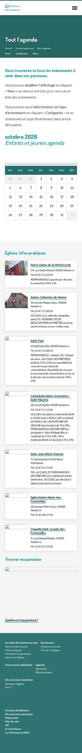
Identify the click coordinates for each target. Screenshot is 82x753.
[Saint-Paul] (16, 343)
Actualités (41, 668)
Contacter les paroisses (18, 653)
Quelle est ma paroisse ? (21, 620)
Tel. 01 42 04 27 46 (42, 514)
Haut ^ (9, 687)
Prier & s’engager (50, 650)
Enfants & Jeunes (50, 646)
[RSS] (6, 699)
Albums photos (44, 672)
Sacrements (47, 642)
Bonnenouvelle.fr (20, 732)
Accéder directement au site (21, 642)
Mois (36, 53)
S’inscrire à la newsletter (19, 679)
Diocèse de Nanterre (17, 710)
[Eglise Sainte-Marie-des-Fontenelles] (16, 500)
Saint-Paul (37, 340)
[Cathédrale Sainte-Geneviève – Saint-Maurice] (16, 399)
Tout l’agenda (44, 48)
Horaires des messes (16, 646)
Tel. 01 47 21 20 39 (42, 274)
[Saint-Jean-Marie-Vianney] (16, 457)
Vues (8, 53)
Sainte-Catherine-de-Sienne (49, 297)
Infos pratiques (13, 650)
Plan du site (12, 721)
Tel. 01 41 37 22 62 (42, 546)
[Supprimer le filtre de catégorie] (67, 143)
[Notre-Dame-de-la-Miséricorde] (16, 268)
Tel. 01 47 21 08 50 (42, 310)
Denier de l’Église (14, 657)
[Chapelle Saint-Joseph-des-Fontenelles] (16, 532)
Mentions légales (14, 684)
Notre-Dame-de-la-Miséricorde (51, 264)
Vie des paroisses (24, 48)
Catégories (21, 53)
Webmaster (11, 717)
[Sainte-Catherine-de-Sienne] (16, 300)
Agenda (40, 664)
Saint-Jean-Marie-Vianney (47, 454)
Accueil (9, 48)
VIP (7, 725)
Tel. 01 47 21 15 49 (42, 409)
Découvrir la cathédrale (18, 664)
